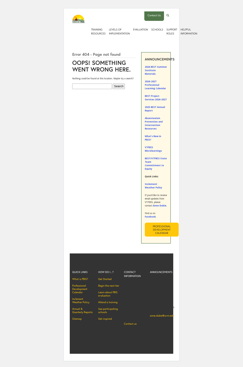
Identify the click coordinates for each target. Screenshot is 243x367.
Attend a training (108, 302)
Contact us (130, 323)
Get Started (105, 279)
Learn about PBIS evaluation (108, 294)
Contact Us (154, 15)
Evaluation (140, 29)
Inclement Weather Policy (80, 300)
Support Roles (171, 31)
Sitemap (77, 318)
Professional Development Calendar (162, 229)
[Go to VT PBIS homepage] (78, 19)
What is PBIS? (80, 279)
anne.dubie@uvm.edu (160, 315)
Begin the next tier (108, 285)
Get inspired (105, 318)
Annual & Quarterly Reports (82, 310)
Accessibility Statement (159, 345)
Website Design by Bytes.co (86, 348)
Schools (157, 29)
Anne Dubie (159, 205)
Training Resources (98, 31)
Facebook (150, 216)
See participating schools (108, 310)
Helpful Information (189, 31)
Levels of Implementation (119, 31)
